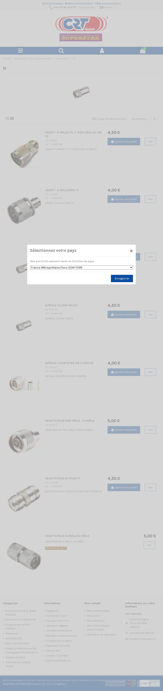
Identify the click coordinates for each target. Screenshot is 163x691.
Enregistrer (122, 278)
